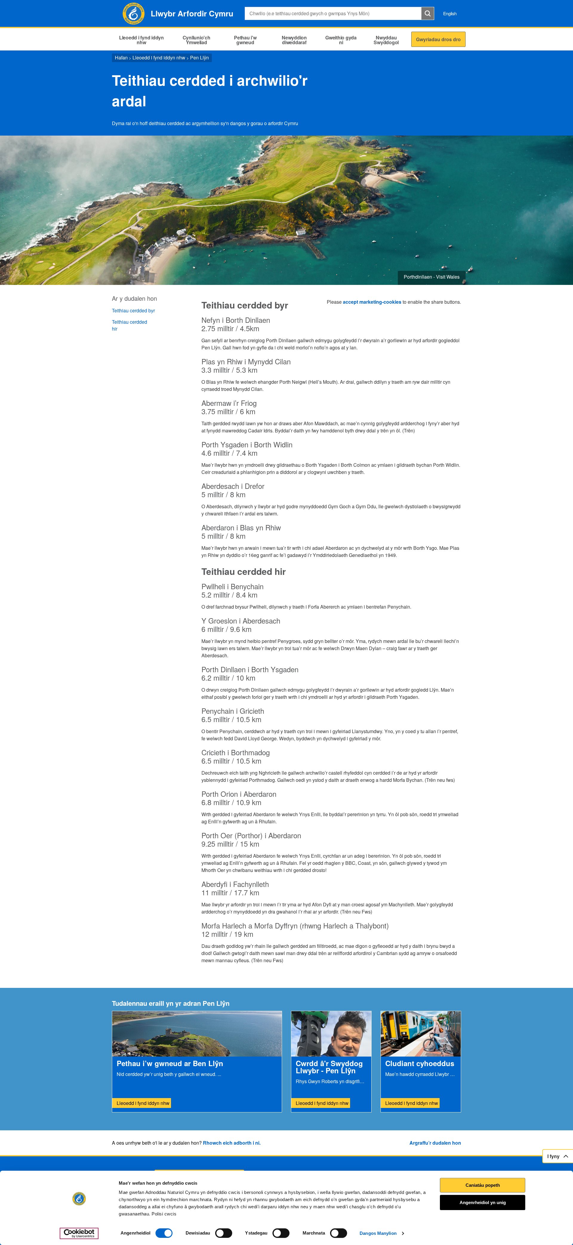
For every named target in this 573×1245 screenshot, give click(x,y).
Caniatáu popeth (483, 1185)
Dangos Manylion (378, 1233)
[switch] (223, 1233)
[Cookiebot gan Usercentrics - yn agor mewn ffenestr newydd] (79, 1233)
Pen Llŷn (199, 57)
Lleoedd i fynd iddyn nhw (159, 57)
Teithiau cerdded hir (129, 325)
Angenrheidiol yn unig (483, 1202)
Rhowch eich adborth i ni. (232, 1142)
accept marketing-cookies (372, 301)
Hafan (121, 57)
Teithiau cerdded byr (133, 310)
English (450, 13)
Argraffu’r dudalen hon (435, 1142)
